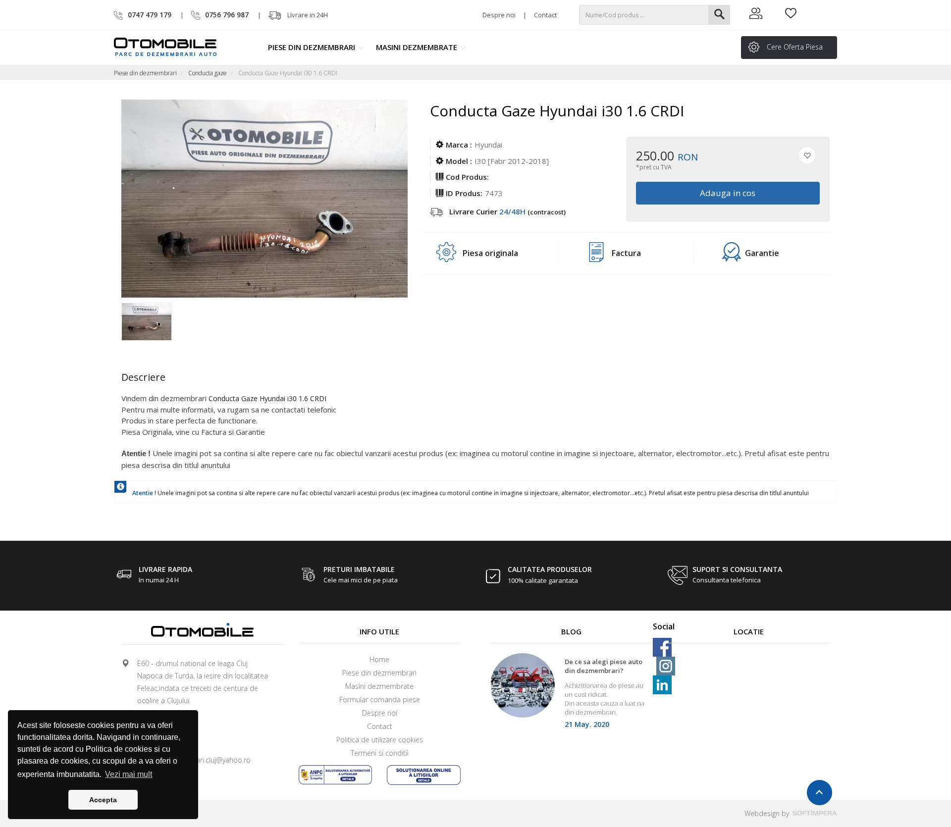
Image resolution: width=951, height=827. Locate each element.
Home (379, 659)
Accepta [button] (103, 800)
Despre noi (499, 14)
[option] (157, 322)
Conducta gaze (207, 73)
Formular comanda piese (379, 699)
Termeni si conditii (380, 753)
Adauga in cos (728, 193)
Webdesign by (767, 813)
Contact (545, 14)
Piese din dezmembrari (312, 47)
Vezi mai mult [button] (128, 774)
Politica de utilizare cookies (379, 739)
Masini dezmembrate (417, 47)
